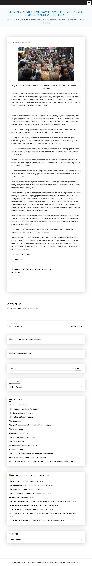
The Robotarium (15, 421)
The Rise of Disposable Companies (22, 437)
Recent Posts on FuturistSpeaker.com (30, 475)
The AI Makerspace (16, 429)
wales (21, 272)
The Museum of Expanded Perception (23, 409)
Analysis (18, 42)
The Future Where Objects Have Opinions (25, 493)
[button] (89, 3)
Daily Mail (26, 254)
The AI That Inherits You (18, 405)
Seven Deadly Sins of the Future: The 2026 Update (28, 505)
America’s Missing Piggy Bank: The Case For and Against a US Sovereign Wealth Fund (42, 461)
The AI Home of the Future (19, 481)
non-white (48, 269)
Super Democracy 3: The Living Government (26, 509)
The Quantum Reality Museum (21, 413)
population (15, 272)
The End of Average (16, 441)
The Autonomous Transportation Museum (25, 485)
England (22, 269)
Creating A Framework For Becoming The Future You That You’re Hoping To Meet (40, 513)
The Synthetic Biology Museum (21, 417)
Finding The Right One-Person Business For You (27, 457)
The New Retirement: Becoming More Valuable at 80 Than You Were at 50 (37, 501)
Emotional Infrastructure (18, 433)
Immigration (34, 269)
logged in (20, 308)
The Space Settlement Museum (21, 489)
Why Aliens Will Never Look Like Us (23, 445)
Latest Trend (27, 42)
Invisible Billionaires (17, 497)
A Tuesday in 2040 (16, 449)
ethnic (27, 269)
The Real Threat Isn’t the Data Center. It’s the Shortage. (30, 425)
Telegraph (18, 259)
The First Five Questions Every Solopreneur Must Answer (31, 453)
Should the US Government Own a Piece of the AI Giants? (31, 520)
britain (16, 269)
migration (41, 269)
